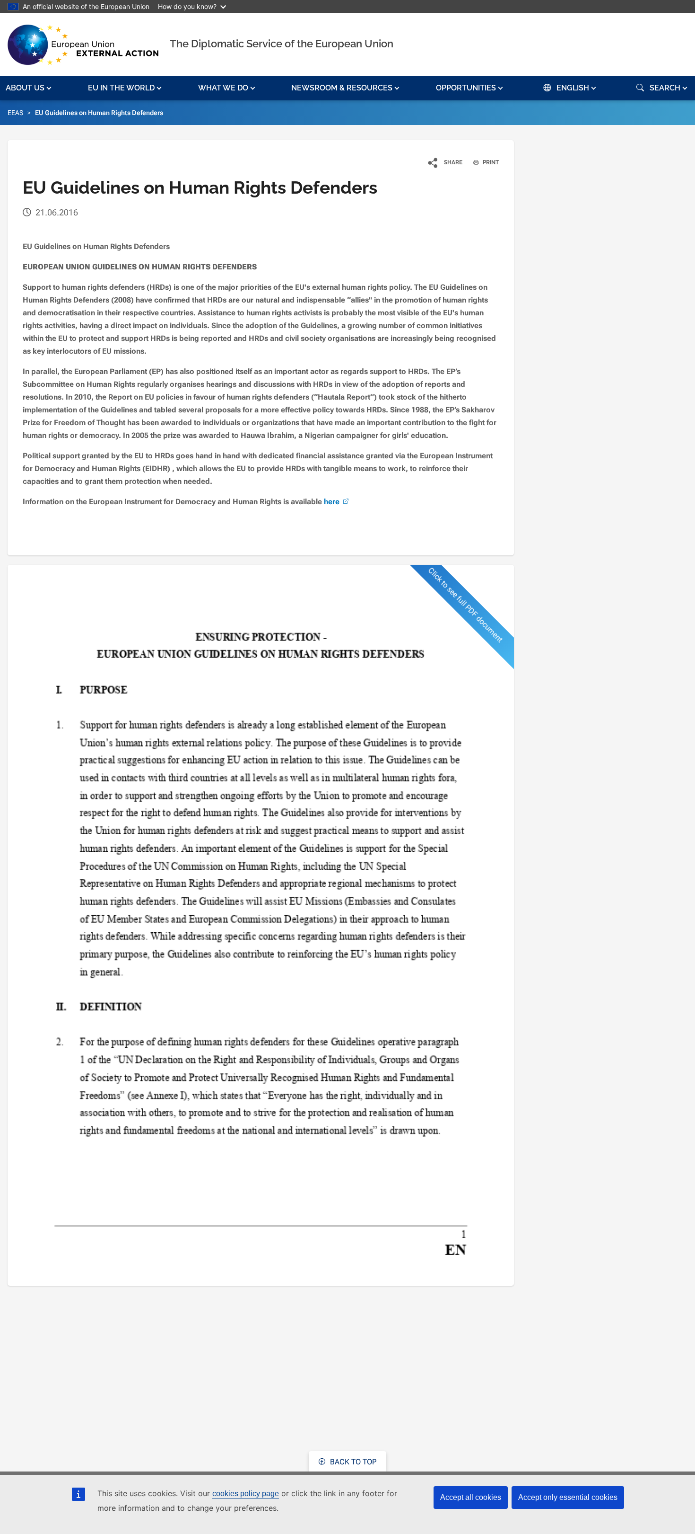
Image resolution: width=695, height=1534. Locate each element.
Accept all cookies (470, 1497)
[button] (29, 88)
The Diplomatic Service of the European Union (281, 43)
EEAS (15, 112)
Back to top (352, 1461)
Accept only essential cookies (567, 1497)
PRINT (490, 162)
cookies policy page (245, 1493)
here (331, 501)
